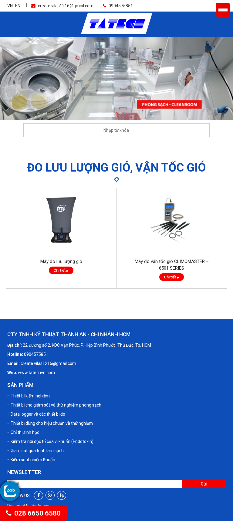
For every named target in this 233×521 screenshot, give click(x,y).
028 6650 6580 (37, 513)
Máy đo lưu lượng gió (61, 261)
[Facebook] (38, 495)
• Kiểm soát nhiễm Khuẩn (31, 459)
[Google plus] (50, 495)
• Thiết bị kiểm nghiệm (28, 395)
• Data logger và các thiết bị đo (36, 414)
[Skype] (61, 495)
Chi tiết (61, 270)
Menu (223, 10)
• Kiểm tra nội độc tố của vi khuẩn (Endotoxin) (50, 441)
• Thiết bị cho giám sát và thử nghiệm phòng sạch (54, 405)
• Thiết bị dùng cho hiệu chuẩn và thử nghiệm (50, 423)
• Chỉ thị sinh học (23, 432)
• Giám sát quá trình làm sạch (35, 450)
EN (17, 5)
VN (10, 5)
